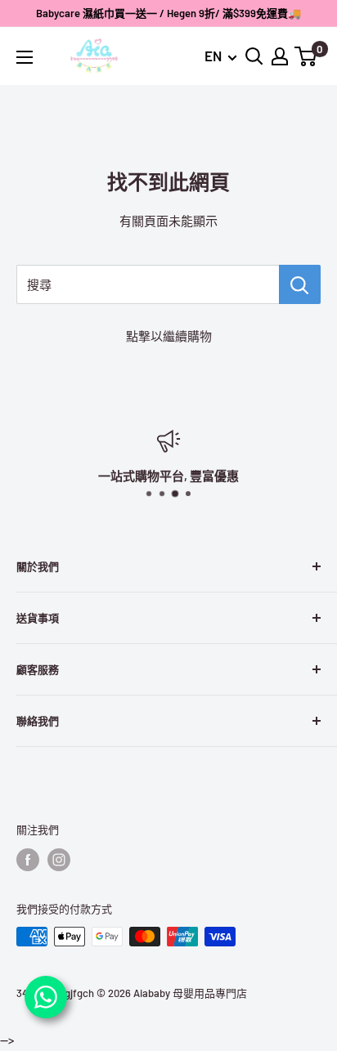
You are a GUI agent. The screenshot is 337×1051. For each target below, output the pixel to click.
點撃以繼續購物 (169, 336)
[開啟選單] (24, 57)
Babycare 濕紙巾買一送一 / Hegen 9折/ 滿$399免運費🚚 (168, 13)
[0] (306, 56)
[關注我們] (27, 859)
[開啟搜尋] (254, 56)
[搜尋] (300, 284)
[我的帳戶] (280, 56)
